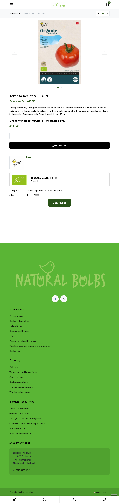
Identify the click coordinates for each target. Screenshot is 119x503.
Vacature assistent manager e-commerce (29, 345)
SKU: (11, 195)
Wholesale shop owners (21, 387)
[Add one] (25, 135)
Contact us (14, 351)
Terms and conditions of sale (23, 372)
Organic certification (19, 331)
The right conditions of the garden (25, 418)
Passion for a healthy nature (22, 341)
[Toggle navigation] (11, 4)
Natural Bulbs (15, 325)
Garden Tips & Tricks (19, 413)
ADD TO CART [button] (61, 145)
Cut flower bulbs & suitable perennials (27, 423)
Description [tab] (60, 202)
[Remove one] (13, 135)
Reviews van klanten (19, 382)
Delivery (13, 367)
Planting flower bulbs (19, 408)
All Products (14, 13)
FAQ (11, 335)
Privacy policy (16, 315)
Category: (14, 190)
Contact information (19, 320)
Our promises (16, 377)
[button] (14, 52)
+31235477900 (22, 470)
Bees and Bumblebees (20, 433)
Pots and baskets (17, 428)
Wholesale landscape (19, 392)
